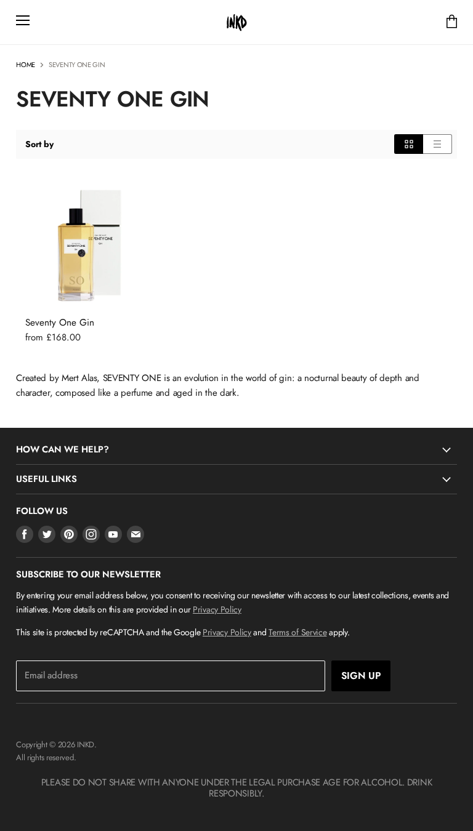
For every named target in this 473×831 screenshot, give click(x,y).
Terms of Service (297, 632)
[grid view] (408, 144)
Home (25, 65)
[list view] (437, 144)
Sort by (39, 144)
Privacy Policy (217, 609)
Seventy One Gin (59, 322)
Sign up (361, 675)
